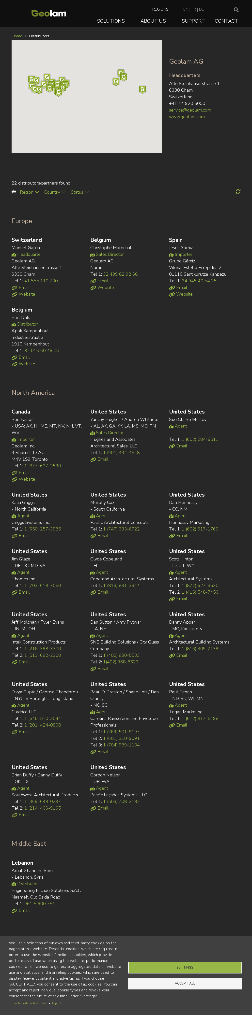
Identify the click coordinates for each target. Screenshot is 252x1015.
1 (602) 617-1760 (200, 529)
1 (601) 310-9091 (121, 738)
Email (23, 287)
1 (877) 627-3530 (42, 466)
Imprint (56, 1003)
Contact (226, 21)
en (185, 9)
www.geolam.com (187, 117)
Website (26, 294)
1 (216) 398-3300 (42, 649)
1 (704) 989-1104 (121, 745)
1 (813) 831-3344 (121, 585)
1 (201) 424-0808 (42, 725)
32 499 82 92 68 (120, 274)
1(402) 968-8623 (121, 662)
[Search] (236, 10)
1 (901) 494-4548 (121, 453)
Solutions (111, 21)
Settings (184, 967)
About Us (153, 21)
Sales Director (109, 254)
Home (17, 36)
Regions (160, 9)
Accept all (185, 983)
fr (193, 9)
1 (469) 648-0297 (42, 801)
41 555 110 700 (41, 281)
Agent (180, 426)
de (201, 9)
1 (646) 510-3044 (42, 718)
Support (193, 21)
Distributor (27, 324)
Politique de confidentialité (30, 1003)
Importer (182, 254)
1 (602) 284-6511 (200, 439)
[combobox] (29, 192)
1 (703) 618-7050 (42, 585)
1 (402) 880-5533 (121, 655)
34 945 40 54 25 (199, 281)
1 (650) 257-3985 (42, 529)
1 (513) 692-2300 (42, 655)
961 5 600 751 (39, 904)
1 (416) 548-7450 (200, 592)
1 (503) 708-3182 (121, 801)
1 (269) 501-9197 (121, 732)
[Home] (49, 13)
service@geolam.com (190, 110)
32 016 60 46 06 (41, 351)
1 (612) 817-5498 (200, 718)
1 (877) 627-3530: (200, 585)
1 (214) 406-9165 (42, 808)
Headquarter (29, 254)
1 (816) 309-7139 (200, 649)
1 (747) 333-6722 (121, 529)
